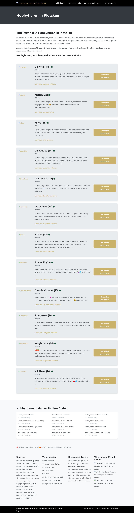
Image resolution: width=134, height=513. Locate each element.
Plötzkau (37, 70)
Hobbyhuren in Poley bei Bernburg (97, 432)
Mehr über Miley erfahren (44, 140)
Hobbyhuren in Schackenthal (95, 427)
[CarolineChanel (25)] (25, 291)
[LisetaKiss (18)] (23, 151)
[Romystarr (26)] (23, 316)
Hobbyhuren (60, 3)
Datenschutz (105, 508)
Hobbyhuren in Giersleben (27, 432)
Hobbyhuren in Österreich (51, 480)
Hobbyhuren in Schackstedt (62, 421)
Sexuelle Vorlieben (49, 467)
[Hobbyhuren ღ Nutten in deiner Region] (31, 3)
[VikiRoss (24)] (22, 372)
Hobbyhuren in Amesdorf (94, 421)
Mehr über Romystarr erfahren (46, 333)
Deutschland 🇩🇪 (35, 447)
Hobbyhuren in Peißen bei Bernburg (31, 421)
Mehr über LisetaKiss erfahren (46, 168)
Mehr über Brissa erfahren (44, 252)
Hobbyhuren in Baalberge (61, 432)
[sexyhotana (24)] (23, 344)
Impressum (114, 508)
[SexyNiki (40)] (22, 67)
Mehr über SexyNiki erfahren (45, 84)
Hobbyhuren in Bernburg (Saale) (30, 427)
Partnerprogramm (88, 508)
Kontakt (97, 508)
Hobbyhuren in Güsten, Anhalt (62, 427)
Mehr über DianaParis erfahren (46, 196)
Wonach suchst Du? (92, 3)
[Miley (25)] (21, 123)
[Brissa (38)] (21, 235)
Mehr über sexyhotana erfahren (46, 361)
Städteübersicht (74, 3)
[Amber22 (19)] (22, 263)
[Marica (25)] (21, 95)
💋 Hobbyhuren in (22, 447)
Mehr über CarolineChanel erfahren (48, 305)
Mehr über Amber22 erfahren (45, 280)
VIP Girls (45, 474)
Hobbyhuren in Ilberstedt (60, 415)
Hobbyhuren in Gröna (26, 415)
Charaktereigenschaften (51, 464)
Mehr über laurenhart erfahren (46, 224)
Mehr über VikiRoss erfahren (45, 388)
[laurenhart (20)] (23, 207)
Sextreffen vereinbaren (104, 76)
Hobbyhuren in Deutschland (52, 477)
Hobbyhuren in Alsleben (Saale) (96, 415)
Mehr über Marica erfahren (44, 112)
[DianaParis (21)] (23, 179)
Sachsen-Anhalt (48, 447)
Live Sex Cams (110, 3)
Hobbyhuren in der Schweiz (52, 484)
